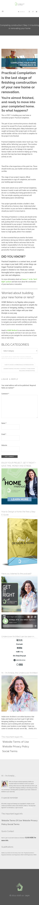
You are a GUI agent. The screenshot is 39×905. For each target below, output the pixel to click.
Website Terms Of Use (11, 820)
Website (4, 445)
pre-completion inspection (25, 358)
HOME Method (12, 330)
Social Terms (13, 824)
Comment (5, 394)
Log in (27, 895)
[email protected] (27, 807)
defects (22, 356)
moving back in (12, 358)
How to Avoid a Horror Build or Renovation (19, 365)
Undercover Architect (19, 3)
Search (22, 11)
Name (3, 423)
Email (3, 434)
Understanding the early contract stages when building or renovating (19, 369)
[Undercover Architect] (19, 887)
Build (10, 356)
